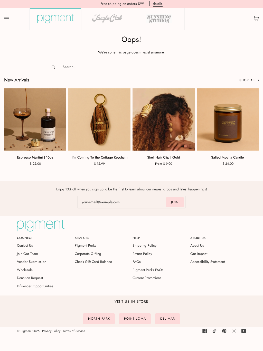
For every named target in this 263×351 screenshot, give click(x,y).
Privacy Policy (51, 331)
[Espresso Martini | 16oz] (35, 119)
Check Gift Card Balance (93, 261)
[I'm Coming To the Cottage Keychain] (99, 119)
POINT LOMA (135, 318)
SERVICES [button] (82, 238)
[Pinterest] (224, 331)
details (158, 3)
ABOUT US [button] (197, 238)
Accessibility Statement (207, 261)
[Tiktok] (214, 331)
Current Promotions (147, 277)
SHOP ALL (247, 80)
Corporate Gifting (88, 253)
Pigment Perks (85, 245)
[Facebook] (204, 331)
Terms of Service (74, 331)
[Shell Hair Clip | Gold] (164, 119)
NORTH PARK (99, 318)
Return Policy (142, 253)
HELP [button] (136, 238)
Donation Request (30, 277)
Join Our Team (27, 253)
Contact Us (25, 245)
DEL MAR (167, 318)
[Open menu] (12, 19)
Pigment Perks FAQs (148, 269)
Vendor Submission (31, 261)
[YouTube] (243, 331)
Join (175, 202)
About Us (197, 245)
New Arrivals (16, 80)
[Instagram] (234, 331)
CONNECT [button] (25, 238)
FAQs (137, 261)
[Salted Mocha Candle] (228, 119)
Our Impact (198, 253)
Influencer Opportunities (35, 286)
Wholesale (25, 269)
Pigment (26, 331)
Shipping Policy (144, 245)
